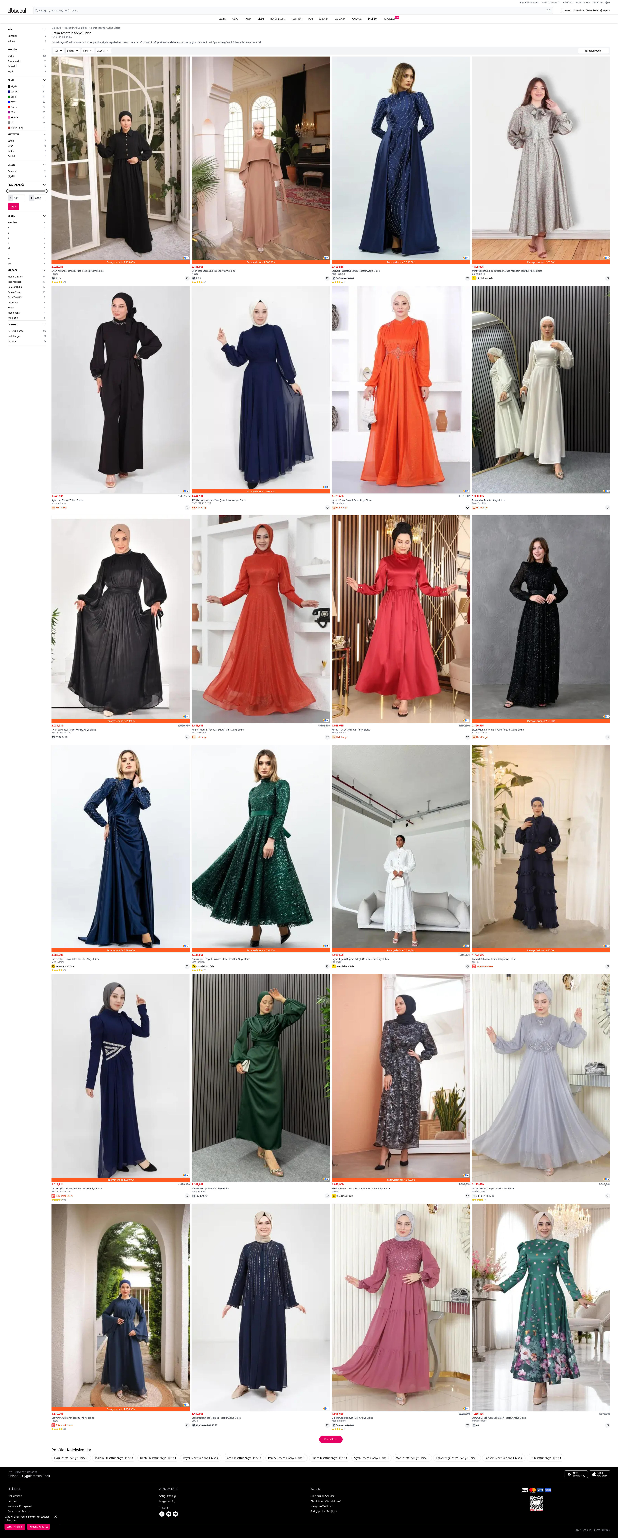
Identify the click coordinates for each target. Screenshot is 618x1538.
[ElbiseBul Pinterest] (168, 1514)
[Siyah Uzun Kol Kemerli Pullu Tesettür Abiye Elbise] (541, 619)
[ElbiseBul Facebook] (161, 1514)
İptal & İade (597, 2)
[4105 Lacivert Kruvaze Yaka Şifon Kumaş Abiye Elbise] (261, 390)
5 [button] (467, 257)
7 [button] (187, 257)
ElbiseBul (56, 27)
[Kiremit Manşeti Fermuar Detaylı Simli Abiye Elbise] (261, 619)
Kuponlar (391, 18)
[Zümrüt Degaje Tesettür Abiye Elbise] (261, 1078)
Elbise (222, 18)
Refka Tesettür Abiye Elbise (105, 27)
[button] (549, 10)
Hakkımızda (568, 2)
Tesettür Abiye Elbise (76, 27)
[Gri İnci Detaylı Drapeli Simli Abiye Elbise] (541, 1078)
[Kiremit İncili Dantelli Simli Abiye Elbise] (401, 390)
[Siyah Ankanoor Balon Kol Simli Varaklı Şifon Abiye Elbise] (401, 1078)
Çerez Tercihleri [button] (583, 1529)
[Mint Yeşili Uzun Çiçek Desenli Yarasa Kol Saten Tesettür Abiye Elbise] (541, 160)
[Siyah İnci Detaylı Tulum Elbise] (121, 390)
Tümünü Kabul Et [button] (38, 1526)
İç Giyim (323, 18)
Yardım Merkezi (583, 2)
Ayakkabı (357, 18)
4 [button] (327, 257)
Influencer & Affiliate (551, 2)
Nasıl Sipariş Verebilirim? (326, 1501)
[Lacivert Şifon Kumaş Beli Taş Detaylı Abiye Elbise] (121, 1078)
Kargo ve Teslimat (321, 1506)
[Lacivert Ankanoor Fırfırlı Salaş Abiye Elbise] (541, 848)
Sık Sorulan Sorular (322, 1496)
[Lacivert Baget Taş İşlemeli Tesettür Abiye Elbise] (261, 1307)
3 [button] (187, 946)
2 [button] (187, 716)
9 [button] (467, 491)
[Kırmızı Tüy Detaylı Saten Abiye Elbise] (401, 619)
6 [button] (327, 487)
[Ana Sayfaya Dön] (17, 10)
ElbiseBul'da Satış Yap (529, 2)
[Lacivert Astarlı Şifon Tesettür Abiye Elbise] (121, 1307)
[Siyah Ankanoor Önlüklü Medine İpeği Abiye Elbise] (121, 160)
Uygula (13, 206)
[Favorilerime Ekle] (187, 278)
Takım (247, 18)
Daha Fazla (330, 1439)
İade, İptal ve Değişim (324, 1511)
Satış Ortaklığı (167, 1496)
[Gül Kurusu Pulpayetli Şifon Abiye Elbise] (401, 1307)
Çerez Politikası (602, 1529)
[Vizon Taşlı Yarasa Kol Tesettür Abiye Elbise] (261, 160)
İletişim (12, 1501)
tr (609, 2)
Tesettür (297, 18)
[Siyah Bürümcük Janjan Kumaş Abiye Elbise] (121, 619)
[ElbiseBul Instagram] (175, 1514)
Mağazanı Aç (167, 1501)
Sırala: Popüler (594, 50)
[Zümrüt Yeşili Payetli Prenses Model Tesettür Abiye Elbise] (261, 848)
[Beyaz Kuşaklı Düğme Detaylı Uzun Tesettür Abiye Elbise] (401, 848)
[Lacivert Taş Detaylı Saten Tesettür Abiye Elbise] (401, 160)
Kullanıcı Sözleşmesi (20, 1506)
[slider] (7, 191)
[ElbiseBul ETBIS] (536, 1503)
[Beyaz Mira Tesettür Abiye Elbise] (541, 390)
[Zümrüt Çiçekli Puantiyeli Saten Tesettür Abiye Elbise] (541, 1307)
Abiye (235, 18)
